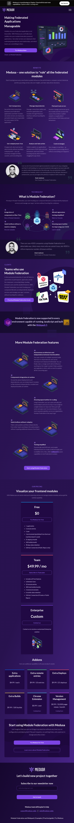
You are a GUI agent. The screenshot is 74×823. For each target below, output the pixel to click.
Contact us (37, 623)
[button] (69, 10)
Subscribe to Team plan (37, 572)
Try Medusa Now (20, 50)
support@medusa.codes (28, 811)
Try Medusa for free (37, 519)
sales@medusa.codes (46, 811)
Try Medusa (59, 818)
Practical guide (48, 818)
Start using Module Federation (37, 468)
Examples (38, 818)
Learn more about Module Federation (37, 750)
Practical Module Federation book (19, 300)
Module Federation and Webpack (22, 818)
